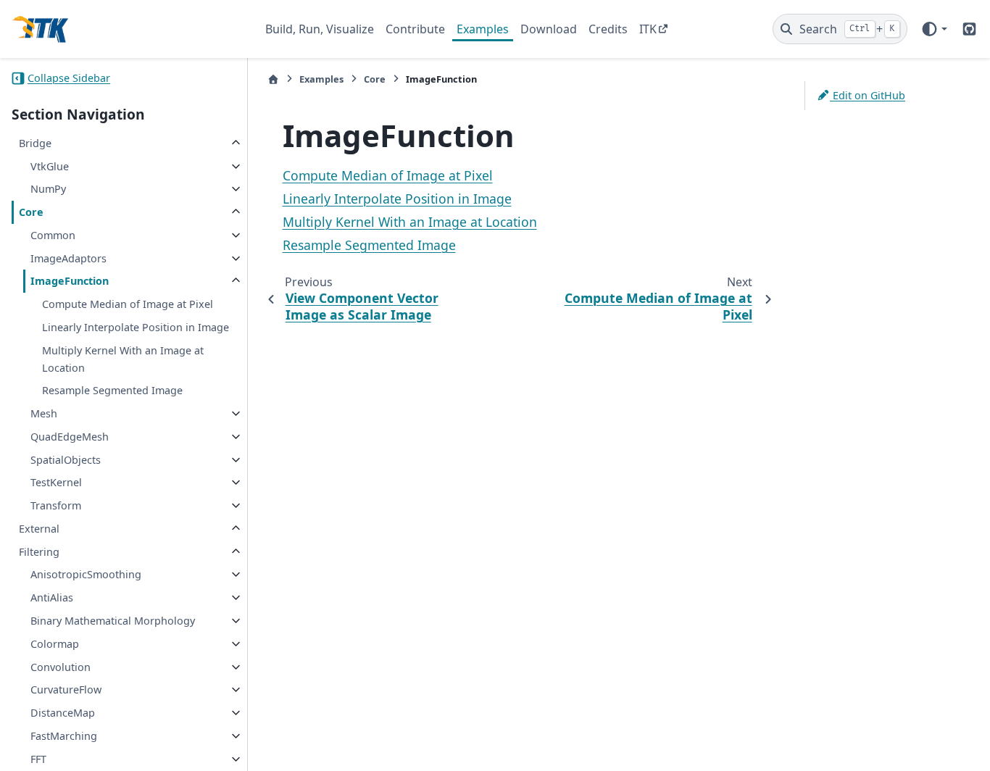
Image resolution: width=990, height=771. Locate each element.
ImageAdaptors (68, 258)
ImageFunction (69, 281)
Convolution (60, 667)
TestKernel (56, 482)
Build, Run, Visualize (319, 29)
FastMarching (63, 736)
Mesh (43, 413)
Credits (608, 29)
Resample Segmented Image (112, 390)
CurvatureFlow (65, 689)
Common (52, 235)
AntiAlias (51, 597)
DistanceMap (62, 713)
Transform (55, 505)
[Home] (273, 79)
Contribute (415, 29)
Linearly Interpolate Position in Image (135, 327)
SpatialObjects (65, 460)
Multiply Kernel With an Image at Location (123, 359)
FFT (38, 759)
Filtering (39, 552)
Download (548, 29)
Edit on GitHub (867, 95)
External (39, 528)
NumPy (48, 189)
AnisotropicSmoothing (85, 574)
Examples (483, 29)
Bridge (35, 143)
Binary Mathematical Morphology (112, 621)
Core (31, 212)
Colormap (54, 644)
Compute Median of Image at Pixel (127, 304)
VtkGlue (49, 166)
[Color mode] (933, 29)
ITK (648, 29)
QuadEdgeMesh (69, 436)
